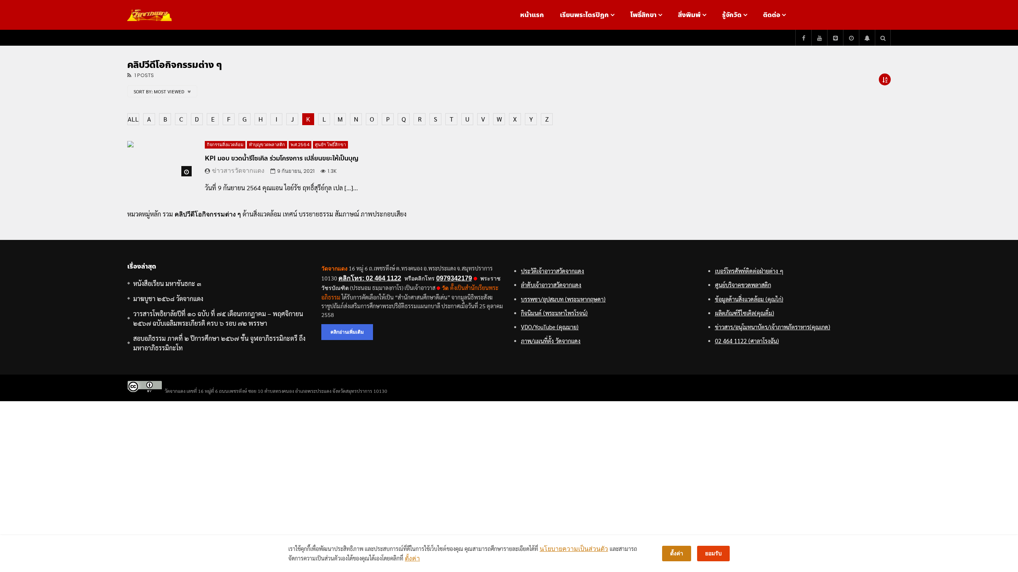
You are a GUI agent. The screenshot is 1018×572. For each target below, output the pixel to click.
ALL (133, 119)
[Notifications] (867, 38)
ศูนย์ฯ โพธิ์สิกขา (330, 144)
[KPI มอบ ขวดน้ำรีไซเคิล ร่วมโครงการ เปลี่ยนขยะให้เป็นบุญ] (160, 159)
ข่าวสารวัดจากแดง (238, 170)
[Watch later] (851, 38)
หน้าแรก (532, 15)
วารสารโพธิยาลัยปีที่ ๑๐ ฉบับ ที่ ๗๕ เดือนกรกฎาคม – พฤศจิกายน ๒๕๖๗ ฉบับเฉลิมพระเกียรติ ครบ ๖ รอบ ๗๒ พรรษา (218, 318)
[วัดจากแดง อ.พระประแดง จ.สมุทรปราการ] (149, 15)
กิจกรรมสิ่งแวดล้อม (225, 144)
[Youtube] (819, 38)
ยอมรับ (713, 553)
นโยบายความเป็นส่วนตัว (574, 548)
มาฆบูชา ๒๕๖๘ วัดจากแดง (168, 298)
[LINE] (835, 38)
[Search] (883, 38)
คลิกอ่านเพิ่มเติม (347, 332)
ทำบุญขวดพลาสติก (267, 144)
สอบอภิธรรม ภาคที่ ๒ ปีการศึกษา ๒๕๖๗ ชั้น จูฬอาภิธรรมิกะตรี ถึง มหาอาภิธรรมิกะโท (219, 343)
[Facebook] (803, 38)
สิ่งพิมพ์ (689, 15)
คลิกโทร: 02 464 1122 (369, 278)
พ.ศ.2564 (300, 144)
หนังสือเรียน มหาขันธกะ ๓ (167, 283)
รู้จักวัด (732, 15)
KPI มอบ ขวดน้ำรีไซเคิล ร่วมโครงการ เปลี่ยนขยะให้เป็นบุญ (281, 158)
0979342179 (454, 278)
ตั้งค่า (412, 558)
